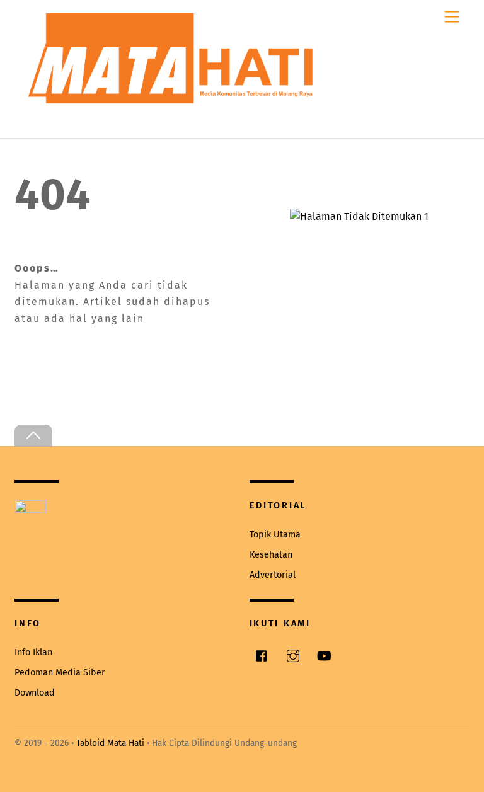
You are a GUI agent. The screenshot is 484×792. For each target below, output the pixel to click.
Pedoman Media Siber (59, 672)
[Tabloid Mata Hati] (172, 95)
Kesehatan (271, 554)
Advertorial (273, 575)
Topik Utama (275, 534)
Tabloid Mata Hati (110, 743)
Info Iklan (33, 652)
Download (34, 692)
